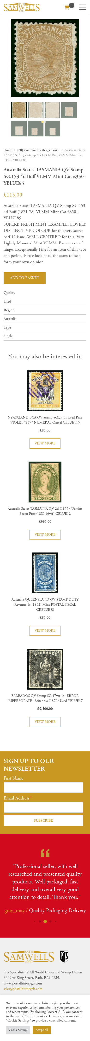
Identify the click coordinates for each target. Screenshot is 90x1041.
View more (45, 443)
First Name (13, 778)
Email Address (16, 798)
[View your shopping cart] (67, 6)
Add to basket (24, 277)
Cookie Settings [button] (18, 1030)
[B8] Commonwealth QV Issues (38, 150)
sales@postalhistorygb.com (23, 988)
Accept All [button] (42, 1030)
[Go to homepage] (22, 7)
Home (8, 150)
